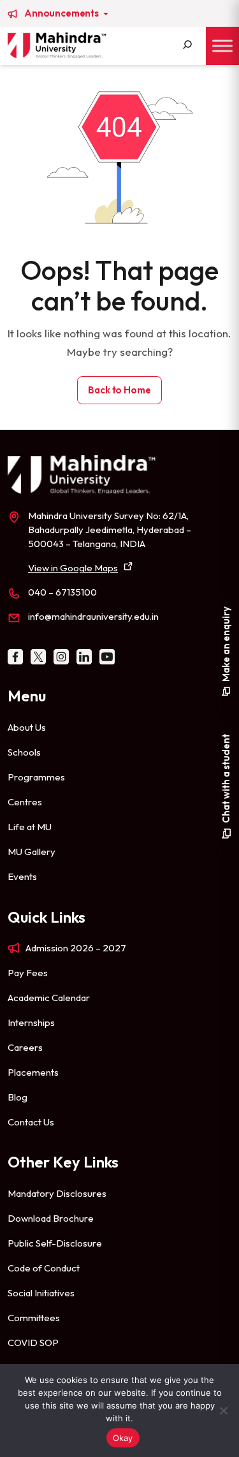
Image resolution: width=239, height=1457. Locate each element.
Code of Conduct (44, 1268)
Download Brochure (51, 1218)
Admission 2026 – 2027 (75, 948)
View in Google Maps (73, 568)
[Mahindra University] (57, 45)
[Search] (187, 46)
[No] (223, 1410)
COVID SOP (33, 1342)
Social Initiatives (41, 1293)
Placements (33, 1072)
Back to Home (119, 390)
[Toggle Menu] (222, 46)
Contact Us (31, 1122)
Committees (34, 1318)
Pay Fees (28, 973)
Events (22, 876)
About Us (27, 727)
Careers (25, 1047)
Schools (24, 752)
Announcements (62, 13)
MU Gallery (31, 852)
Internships (31, 1022)
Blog (17, 1097)
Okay (123, 1438)
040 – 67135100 (62, 592)
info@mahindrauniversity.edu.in (93, 616)
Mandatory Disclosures (57, 1193)
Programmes (36, 777)
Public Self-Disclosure (55, 1243)
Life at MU (30, 827)
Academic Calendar (49, 998)
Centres (25, 802)
